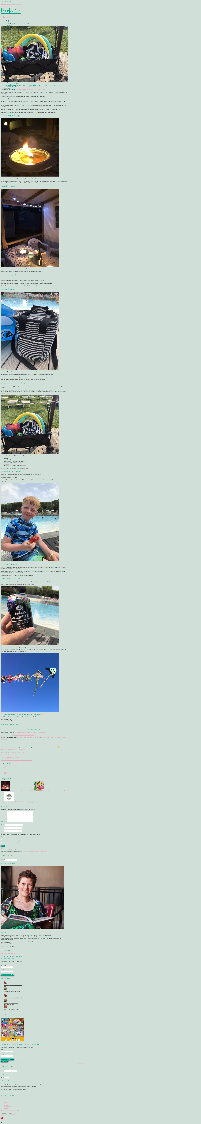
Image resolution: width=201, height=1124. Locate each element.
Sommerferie (41, 803)
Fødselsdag (6, 1105)
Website (2, 831)
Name (2, 824)
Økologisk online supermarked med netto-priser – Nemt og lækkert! (16, 760)
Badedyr (3, 803)
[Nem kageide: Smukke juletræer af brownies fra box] (5, 990)
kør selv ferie (26, 803)
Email (2, 828)
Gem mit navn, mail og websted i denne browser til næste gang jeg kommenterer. (21, 834)
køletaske (21, 803)
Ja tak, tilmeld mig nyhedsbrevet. (10, 837)
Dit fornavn (3, 965)
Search (2, 859)
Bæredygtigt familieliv (21, 89)
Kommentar (4, 821)
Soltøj (36, 803)
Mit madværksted (8, 1103)
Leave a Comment (41, 89)
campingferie (8, 803)
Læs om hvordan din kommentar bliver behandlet (35, 851)
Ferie (35, 89)
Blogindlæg (30, 89)
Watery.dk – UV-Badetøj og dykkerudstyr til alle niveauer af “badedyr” (17, 755)
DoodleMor (11, 11)
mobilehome (32, 803)
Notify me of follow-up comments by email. (12, 840)
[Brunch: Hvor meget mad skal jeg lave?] (5, 996)
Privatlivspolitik (80, 1063)
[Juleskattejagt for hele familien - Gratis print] (5, 983)
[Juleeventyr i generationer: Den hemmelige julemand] (5, 1001)
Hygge (17, 803)
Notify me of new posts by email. (10, 843)
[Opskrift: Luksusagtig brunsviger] (5, 1008)
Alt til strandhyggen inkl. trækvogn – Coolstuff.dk (12, 752)
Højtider (6, 1102)
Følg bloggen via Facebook (7, 1014)
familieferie (13, 803)
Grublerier (6, 1108)
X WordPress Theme (8, 1114)
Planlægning (7, 1101)
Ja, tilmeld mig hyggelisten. (9, 849)
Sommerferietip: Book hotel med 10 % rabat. (23, 735)
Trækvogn (46, 803)
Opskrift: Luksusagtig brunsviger (11, 1009)
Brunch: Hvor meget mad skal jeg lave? (13, 998)
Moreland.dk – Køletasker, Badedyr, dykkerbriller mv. (13, 749)
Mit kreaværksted (8, 1106)
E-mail (2, 970)
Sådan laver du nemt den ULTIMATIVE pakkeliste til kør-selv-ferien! (30, 732)
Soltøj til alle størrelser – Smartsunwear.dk (10, 757)
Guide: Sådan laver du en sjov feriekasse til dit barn (28, 737)
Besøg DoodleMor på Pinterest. (8, 953)
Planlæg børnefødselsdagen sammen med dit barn (26, 1091)
